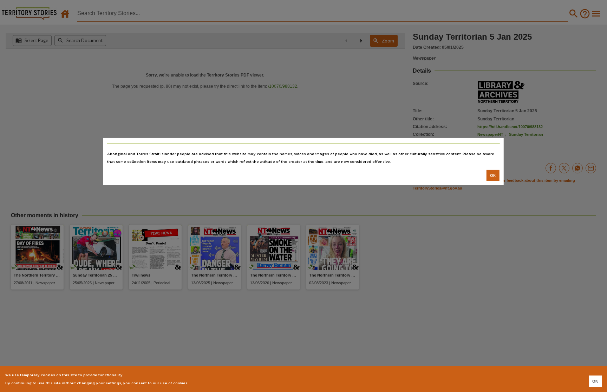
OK (493, 175)
